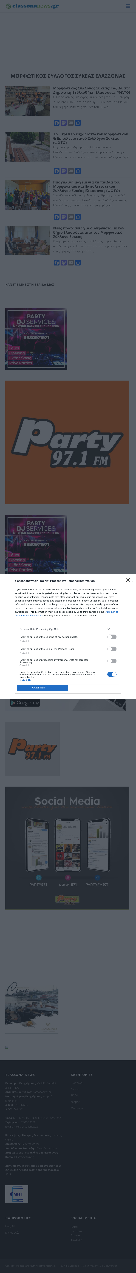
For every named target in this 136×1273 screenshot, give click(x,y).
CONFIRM (38, 687)
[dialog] (68, 636)
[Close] (129, 581)
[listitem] (68, 629)
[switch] (112, 637)
